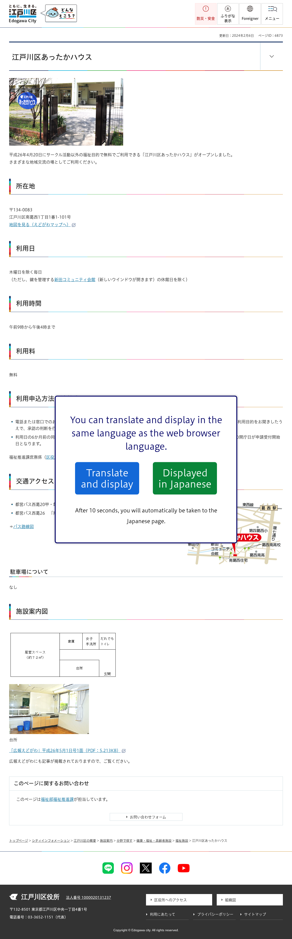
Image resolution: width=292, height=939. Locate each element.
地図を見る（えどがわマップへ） (40, 225)
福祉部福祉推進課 (57, 799)
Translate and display (107, 478)
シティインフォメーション (51, 840)
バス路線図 (23, 527)
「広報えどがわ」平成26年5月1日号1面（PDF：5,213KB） (65, 750)
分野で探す (125, 840)
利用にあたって (162, 914)
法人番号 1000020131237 (88, 897)
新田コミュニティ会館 (74, 280)
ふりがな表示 (228, 18)
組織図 (230, 900)
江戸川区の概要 (85, 840)
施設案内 (106, 840)
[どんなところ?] (58, 14)
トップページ (18, 840)
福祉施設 (181, 840)
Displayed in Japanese (184, 478)
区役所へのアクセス (170, 900)
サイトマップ (255, 914)
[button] (250, 14)
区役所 (52, 457)
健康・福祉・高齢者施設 (154, 840)
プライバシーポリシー (215, 914)
